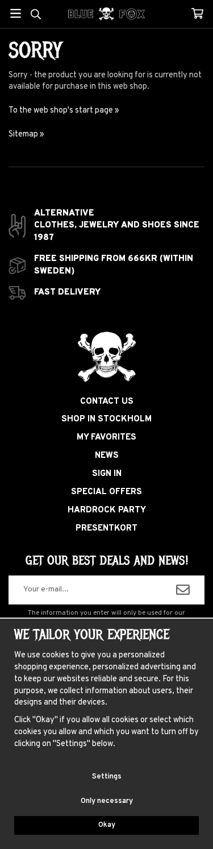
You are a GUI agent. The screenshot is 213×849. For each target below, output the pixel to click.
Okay (106, 825)
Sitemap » (26, 134)
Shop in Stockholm (106, 419)
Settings (107, 776)
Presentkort (106, 528)
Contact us (106, 401)
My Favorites (106, 437)
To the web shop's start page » (64, 110)
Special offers (106, 492)
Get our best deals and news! (107, 561)
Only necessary (107, 801)
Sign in (107, 474)
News (107, 455)
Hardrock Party (107, 510)
